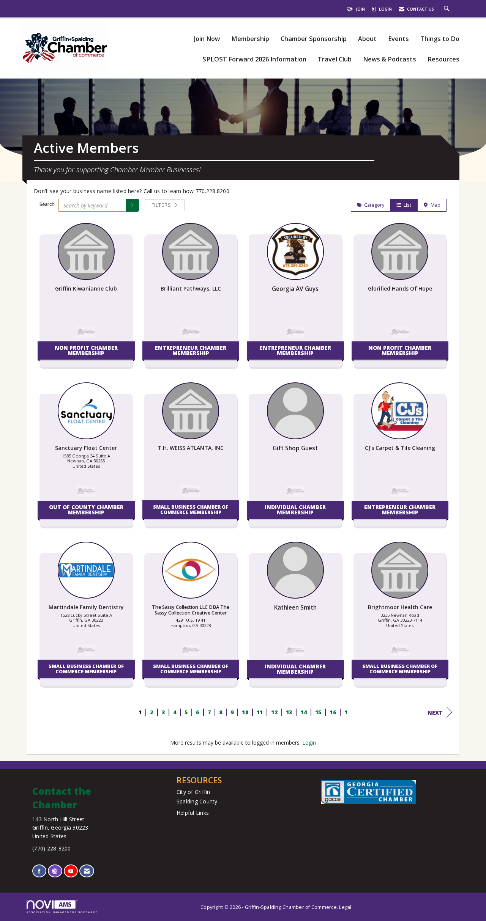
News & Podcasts (389, 59)
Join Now (207, 39)
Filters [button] (162, 205)
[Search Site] (447, 9)
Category (373, 205)
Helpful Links (193, 812)
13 (289, 712)
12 (274, 712)
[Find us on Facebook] (39, 871)
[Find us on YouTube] (71, 871)
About (367, 39)
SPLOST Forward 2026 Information (254, 59)
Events (398, 39)
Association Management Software (62, 912)
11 (259, 712)
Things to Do (439, 39)
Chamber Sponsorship (314, 39)
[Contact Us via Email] (86, 871)
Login (309, 742)
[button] (132, 205)
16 (333, 712)
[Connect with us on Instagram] (55, 871)
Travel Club (335, 59)
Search (47, 204)
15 (318, 712)
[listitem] (86, 299)
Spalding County (197, 801)
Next (435, 712)
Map (434, 205)
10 (245, 712)
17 (347, 712)
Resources (443, 59)
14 (303, 712)
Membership (250, 39)
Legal (345, 907)
